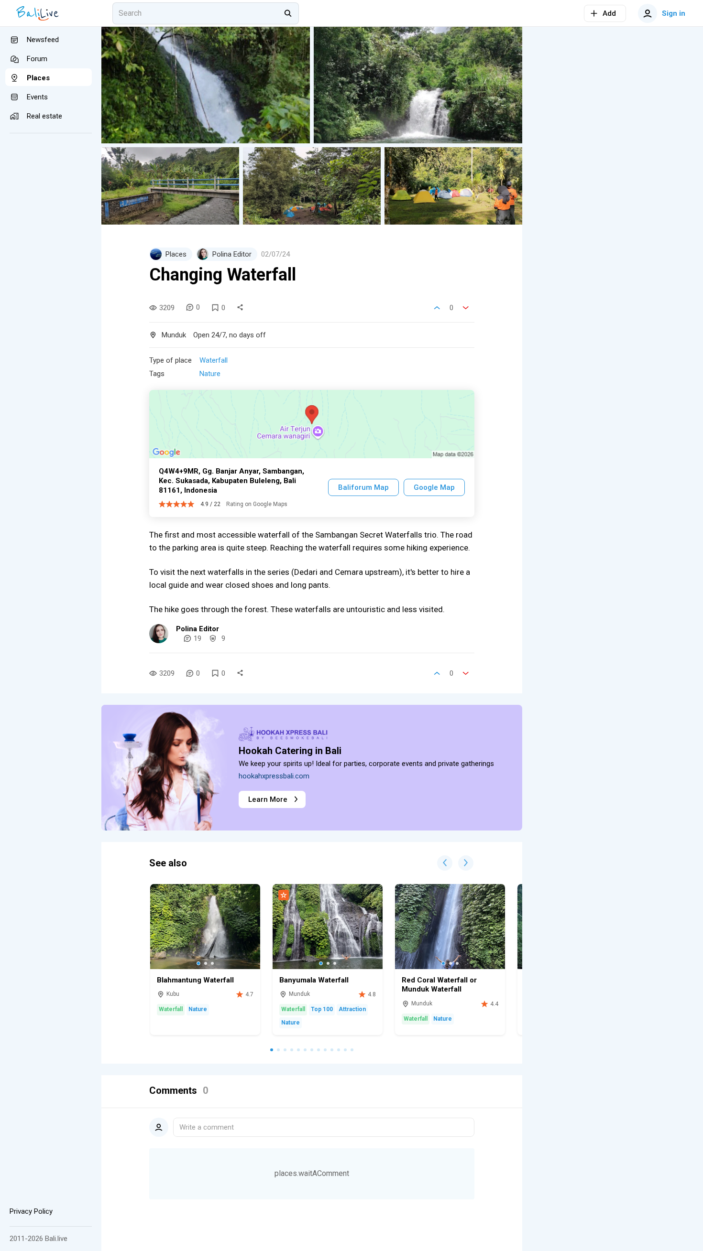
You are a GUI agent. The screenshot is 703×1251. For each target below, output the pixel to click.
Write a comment (206, 1127)
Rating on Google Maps (256, 504)
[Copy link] (240, 308)
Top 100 (322, 1009)
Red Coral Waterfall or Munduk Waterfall (439, 985)
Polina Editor (197, 629)
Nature (209, 373)
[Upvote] (437, 307)
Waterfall (213, 360)
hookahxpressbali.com (274, 776)
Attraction (352, 1009)
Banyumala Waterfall (314, 980)
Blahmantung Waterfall (195, 980)
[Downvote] (465, 307)
